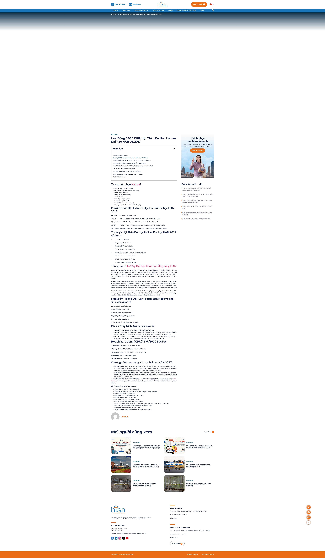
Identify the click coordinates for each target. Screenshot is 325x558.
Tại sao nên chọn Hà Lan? (120, 155)
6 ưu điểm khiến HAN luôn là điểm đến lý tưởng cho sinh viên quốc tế (133, 166)
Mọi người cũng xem (119, 177)
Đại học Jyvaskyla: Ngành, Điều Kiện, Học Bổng (196, 218)
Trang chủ (114, 14)
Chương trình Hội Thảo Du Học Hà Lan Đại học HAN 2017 (130, 158)
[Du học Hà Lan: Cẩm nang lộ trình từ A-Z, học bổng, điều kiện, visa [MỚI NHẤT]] (181, 200)
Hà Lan (135, 184)
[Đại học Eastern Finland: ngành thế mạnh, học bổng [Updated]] (181, 212)
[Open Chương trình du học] (147, 10)
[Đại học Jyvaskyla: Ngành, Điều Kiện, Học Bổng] (181, 218)
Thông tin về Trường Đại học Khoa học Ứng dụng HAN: (129, 163)
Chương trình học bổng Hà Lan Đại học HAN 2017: (128, 174)
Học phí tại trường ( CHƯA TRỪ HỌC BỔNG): (127, 171)
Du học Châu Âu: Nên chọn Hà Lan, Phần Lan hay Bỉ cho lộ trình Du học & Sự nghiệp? (199, 448)
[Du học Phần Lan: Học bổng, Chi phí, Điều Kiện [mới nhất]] (181, 206)
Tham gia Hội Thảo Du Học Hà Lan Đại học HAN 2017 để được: (132, 160)
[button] (174, 148)
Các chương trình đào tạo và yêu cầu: (124, 168)
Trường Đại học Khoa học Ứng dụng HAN (151, 266)
